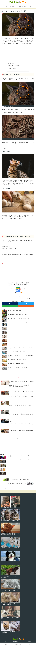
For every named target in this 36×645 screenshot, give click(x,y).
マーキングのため (13, 68)
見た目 (8, 263)
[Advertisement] (18, 53)
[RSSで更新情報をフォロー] (26, 306)
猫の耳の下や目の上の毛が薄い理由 (15, 65)
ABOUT (29, 641)
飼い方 (11, 263)
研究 (5, 263)
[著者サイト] (10, 303)
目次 (10, 63)
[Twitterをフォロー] (26, 303)
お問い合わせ (6, 641)
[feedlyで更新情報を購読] (10, 306)
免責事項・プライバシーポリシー (18, 641)
